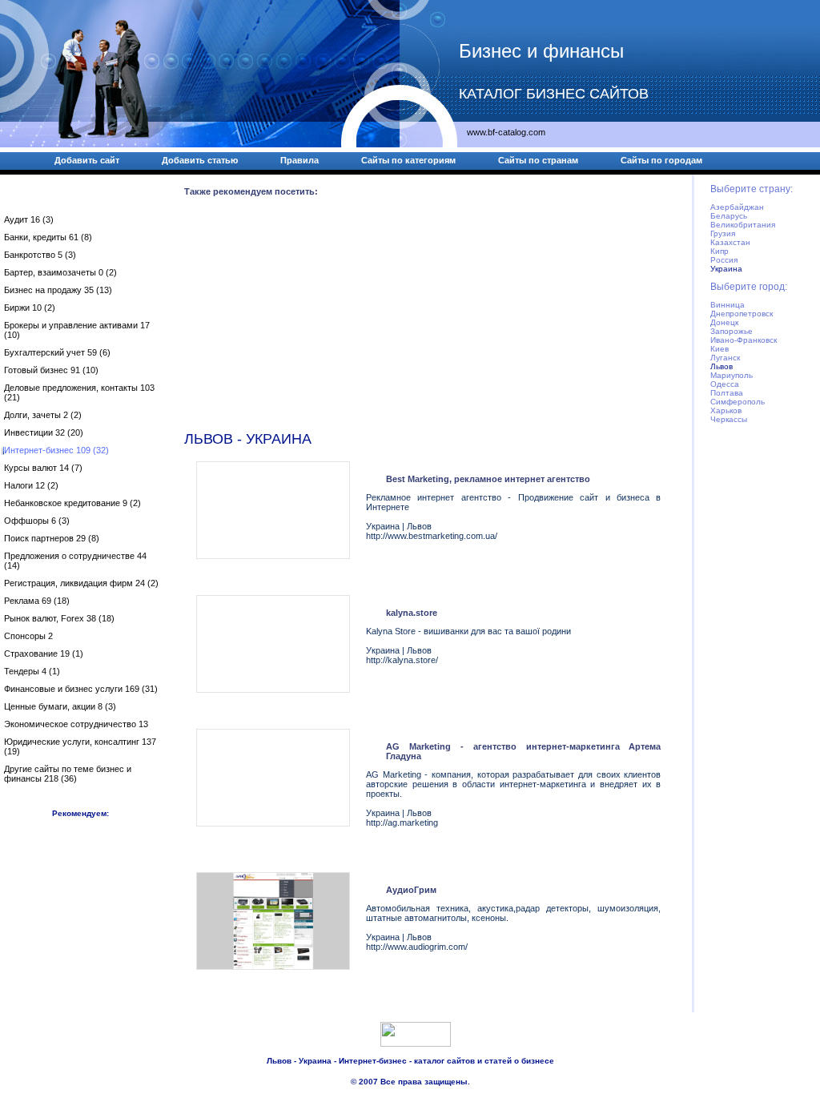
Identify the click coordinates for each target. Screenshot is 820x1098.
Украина (726, 268)
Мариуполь (731, 375)
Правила (299, 160)
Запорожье (731, 331)
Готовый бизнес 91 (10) (51, 370)
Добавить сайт (86, 160)
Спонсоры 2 (28, 636)
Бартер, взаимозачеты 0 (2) (60, 272)
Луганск (725, 357)
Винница (727, 304)
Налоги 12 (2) (31, 485)
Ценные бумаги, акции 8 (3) (60, 706)
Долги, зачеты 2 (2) (43, 415)
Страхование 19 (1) (43, 653)
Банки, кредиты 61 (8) (48, 237)
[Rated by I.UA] (415, 1043)
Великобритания (742, 224)
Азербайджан (737, 207)
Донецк (724, 322)
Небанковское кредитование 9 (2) (72, 503)
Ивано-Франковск (743, 340)
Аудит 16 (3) (29, 219)
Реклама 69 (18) (37, 600)
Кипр (719, 251)
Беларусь (728, 215)
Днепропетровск (741, 313)
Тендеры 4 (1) (32, 671)
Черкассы (728, 419)
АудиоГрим (411, 890)
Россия (724, 259)
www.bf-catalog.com (506, 132)
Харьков (726, 410)
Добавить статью (200, 160)
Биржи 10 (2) (29, 307)
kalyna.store (411, 612)
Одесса (724, 384)
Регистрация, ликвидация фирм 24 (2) (81, 583)
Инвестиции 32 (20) (43, 432)
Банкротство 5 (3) (40, 254)
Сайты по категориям (408, 160)
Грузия (722, 233)
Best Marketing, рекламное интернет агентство (488, 479)
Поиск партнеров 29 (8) (51, 538)
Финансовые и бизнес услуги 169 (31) (81, 689)
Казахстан (730, 242)
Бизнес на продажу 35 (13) (58, 290)
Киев (719, 348)
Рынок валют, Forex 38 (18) (59, 618)
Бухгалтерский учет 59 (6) (57, 352)
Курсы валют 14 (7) (43, 468)
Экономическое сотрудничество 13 (76, 724)
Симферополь (737, 401)
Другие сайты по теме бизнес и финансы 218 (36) (67, 773)
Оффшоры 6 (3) (37, 520)
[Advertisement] (428, 317)
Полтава (726, 392)
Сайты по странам (538, 160)
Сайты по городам (661, 160)
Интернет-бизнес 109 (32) (56, 450)
